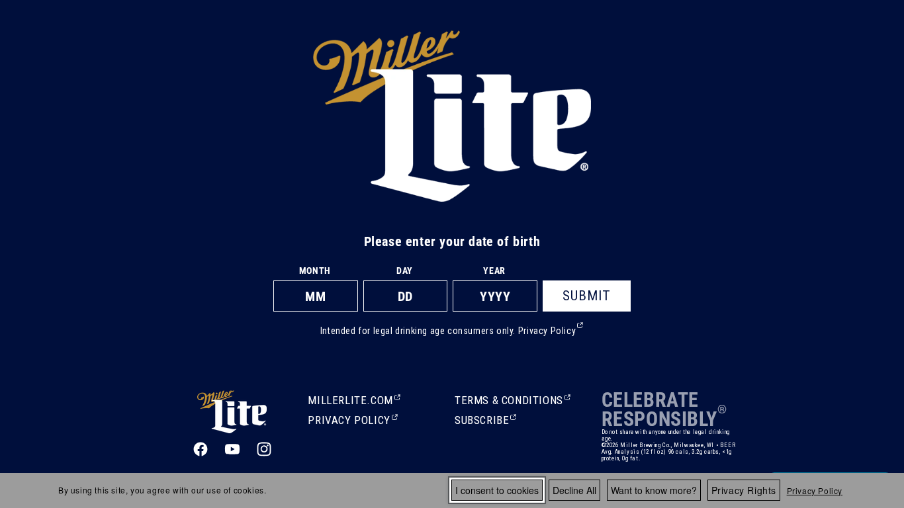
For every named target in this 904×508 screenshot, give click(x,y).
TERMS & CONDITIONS (509, 401)
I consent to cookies (497, 490)
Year (494, 270)
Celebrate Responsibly (659, 409)
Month (315, 270)
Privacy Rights (743, 490)
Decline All (574, 490)
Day (404, 270)
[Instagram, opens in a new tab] (264, 449)
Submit (587, 296)
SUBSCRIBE (483, 421)
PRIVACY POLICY (349, 421)
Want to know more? (654, 490)
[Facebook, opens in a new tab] (200, 449)
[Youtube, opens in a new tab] (232, 449)
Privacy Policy (814, 490)
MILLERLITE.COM (350, 401)
